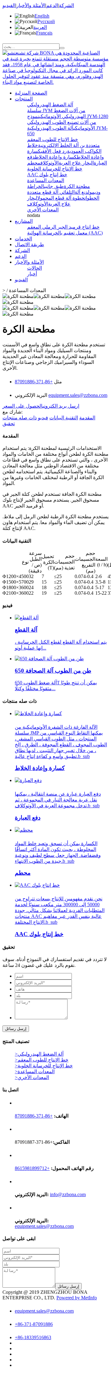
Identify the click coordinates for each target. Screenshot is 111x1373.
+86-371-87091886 (34, 381)
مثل (57, 381)
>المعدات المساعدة (35, 1071)
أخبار (32, 273)
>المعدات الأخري (32, 1077)
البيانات (63, 417)
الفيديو (8, 5)
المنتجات (24, 98)
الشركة (66, 5)
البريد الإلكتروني (31, 395)
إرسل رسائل (16, 1028)
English (42, 15)
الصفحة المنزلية (31, 93)
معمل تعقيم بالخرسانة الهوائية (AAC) (65, 232)
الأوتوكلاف (49, 162)
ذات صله (19, 417)
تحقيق (8, 423)
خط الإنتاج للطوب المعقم (52, 139)
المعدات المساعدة (45, 180)
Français (44, 32)
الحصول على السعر (22, 406)
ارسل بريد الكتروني (61, 406)
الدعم (52, 5)
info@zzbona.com (68, 1194)
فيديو (43, 417)
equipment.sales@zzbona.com (77, 395)
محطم (33, 162)
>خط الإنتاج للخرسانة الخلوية (44, 1065)
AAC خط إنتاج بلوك (47, 174)
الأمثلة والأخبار (30, 5)
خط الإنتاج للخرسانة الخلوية (54, 168)
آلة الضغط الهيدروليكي (50, 104)
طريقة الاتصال (29, 244)
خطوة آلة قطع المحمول (60, 198)
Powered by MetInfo (76, 1297)
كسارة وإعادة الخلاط (56, 157)
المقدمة (87, 417)
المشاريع (24, 221)
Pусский (46, 21)
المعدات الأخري (43, 209)
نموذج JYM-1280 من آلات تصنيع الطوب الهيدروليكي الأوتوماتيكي (67, 122)
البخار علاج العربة (76, 162)
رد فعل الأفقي (54, 151)
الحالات (34, 268)
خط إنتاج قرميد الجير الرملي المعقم (63, 227)
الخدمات (23, 238)
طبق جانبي (54, 186)
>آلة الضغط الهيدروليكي (39, 1054)
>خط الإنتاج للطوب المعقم (41, 1059)
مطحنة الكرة (77, 186)
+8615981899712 (32, 1168)
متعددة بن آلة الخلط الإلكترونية (69, 145)
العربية (40, 27)
